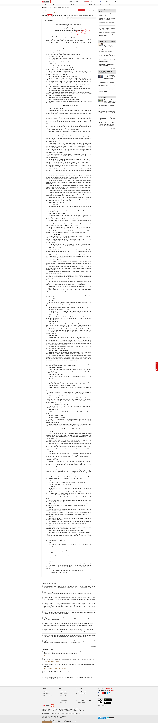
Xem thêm (93, 646)
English (103, 1)
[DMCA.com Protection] (110, 718)
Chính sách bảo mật (82, 698)
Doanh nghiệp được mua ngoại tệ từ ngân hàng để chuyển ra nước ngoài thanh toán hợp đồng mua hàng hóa (106, 124)
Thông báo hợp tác (81, 702)
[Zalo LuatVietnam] (100, 693)
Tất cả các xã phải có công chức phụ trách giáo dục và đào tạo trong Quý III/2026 (109, 101)
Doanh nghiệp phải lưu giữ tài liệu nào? (107, 82)
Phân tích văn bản (63, 693)
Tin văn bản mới (72, 4)
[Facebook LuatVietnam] (98, 693)
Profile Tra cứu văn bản (47, 695)
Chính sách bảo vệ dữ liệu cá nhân (84, 700)
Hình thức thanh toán (82, 693)
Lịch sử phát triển (46, 693)
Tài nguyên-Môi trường (61, 668)
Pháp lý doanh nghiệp (64, 695)
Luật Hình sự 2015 (72, 721)
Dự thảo (65, 4)
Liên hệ (44, 698)
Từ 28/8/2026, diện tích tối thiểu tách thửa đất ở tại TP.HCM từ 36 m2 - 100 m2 (107, 107)
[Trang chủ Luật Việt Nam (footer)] (48, 706)
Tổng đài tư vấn (63, 702)
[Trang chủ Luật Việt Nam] (47, 1)
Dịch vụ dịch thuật (63, 698)
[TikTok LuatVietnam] (105, 693)
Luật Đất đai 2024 (64, 721)
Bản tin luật (89, 4)
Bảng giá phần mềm (82, 691)
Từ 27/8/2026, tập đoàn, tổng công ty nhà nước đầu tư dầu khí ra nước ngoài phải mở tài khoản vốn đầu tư (107, 118)
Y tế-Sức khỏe (47, 655)
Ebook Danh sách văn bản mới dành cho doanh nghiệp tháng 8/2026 (109, 45)
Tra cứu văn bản (57, 4)
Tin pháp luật (82, 4)
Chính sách (52, 680)
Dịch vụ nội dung (63, 700)
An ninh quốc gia (53, 668)
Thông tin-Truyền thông (54, 661)
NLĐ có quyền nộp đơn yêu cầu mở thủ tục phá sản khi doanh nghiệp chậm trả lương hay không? (107, 34)
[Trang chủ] (42, 5)
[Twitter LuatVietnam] (107, 693)
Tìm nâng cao (93, 10)
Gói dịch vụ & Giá (94, 1)
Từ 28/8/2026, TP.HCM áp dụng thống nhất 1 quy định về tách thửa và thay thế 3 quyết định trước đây (107, 113)
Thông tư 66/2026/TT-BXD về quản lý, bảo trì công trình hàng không (59, 671)
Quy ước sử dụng (81, 695)
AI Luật (105, 4)
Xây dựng (46, 673)
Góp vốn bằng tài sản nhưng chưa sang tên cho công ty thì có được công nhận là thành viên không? (107, 28)
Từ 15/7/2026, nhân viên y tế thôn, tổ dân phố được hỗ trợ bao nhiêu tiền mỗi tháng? (107, 55)
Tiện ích (111, 4)
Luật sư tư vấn (97, 4)
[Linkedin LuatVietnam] (109, 693)
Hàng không (50, 673)
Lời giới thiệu (45, 691)
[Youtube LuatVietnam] (103, 693)
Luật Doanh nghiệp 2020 (55, 721)
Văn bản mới (48, 4)
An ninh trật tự (47, 668)
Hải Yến (93, 579)
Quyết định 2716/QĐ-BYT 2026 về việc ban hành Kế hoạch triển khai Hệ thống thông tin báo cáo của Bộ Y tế (69, 659)
